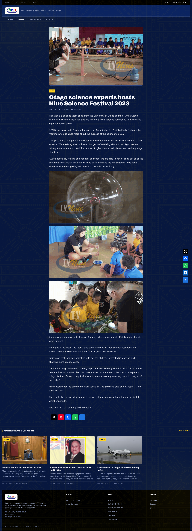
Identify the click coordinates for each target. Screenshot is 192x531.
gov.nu (152, 508)
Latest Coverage (72, 504)
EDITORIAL (112, 515)
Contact (51, 20)
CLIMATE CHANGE (114, 504)
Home (10, 20)
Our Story (153, 500)
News (21, 20)
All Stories (184, 430)
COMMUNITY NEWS (115, 508)
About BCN (35, 20)
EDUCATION (112, 519)
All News (111, 500)
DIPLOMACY (112, 512)
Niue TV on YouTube (73, 500)
